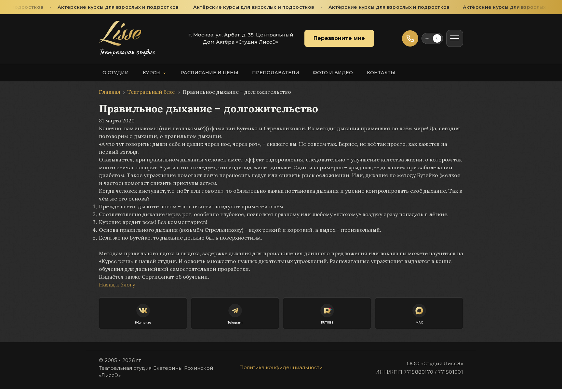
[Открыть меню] (454, 38)
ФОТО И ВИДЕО (333, 73)
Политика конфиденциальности (281, 367)
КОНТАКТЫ (381, 73)
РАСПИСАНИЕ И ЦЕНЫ (209, 73)
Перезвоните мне (339, 38)
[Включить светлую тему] (432, 38)
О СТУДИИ (115, 73)
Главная (109, 92)
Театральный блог (151, 92)
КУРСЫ (155, 72)
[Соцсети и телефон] (410, 38)
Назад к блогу (117, 284)
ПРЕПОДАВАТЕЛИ (275, 73)
